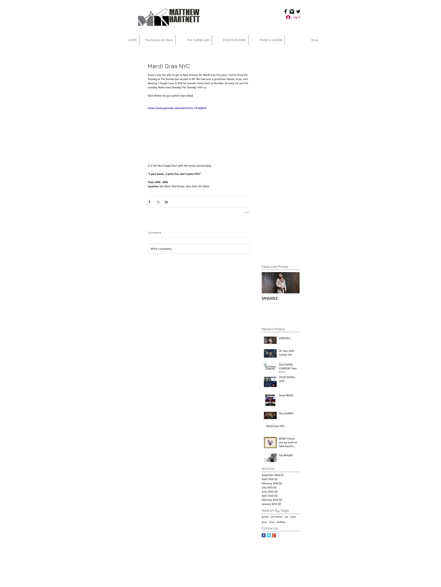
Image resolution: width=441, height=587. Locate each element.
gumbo (265, 516)
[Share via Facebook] (149, 201)
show (271, 522)
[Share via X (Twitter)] (158, 201)
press (264, 522)
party (293, 516)
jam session (277, 516)
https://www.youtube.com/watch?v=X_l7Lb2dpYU (177, 108)
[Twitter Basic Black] (298, 11)
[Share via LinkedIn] (166, 201)
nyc (286, 516)
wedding (280, 522)
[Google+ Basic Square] (274, 535)
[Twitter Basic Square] (269, 535)
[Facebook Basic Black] (285, 11)
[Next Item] (294, 282)
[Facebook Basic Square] (264, 535)
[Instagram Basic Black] (292, 11)
